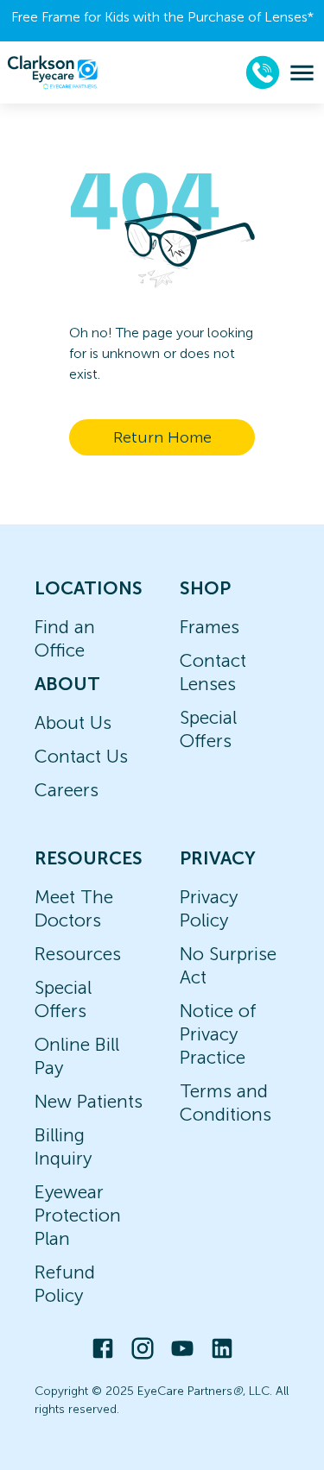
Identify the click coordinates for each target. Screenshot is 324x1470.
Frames (209, 627)
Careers (66, 790)
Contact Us (81, 756)
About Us (73, 722)
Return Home (162, 437)
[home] (52, 72)
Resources (78, 953)
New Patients (89, 1101)
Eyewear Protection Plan (78, 1215)
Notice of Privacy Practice (218, 1034)
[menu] (302, 73)
